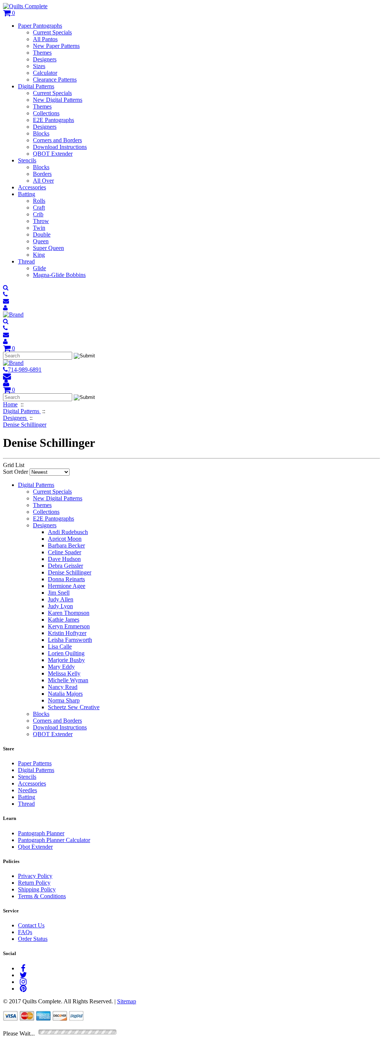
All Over (43, 180)
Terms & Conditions (42, 896)
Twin (39, 228)
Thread (26, 261)
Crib (38, 214)
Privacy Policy (35, 876)
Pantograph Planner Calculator (54, 840)
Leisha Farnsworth (70, 640)
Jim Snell (59, 592)
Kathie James (63, 619)
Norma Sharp (64, 700)
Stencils (27, 160)
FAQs (25, 932)
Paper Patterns (35, 763)
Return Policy (34, 882)
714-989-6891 (25, 369)
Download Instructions (60, 147)
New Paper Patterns (56, 46)
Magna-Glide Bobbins (59, 275)
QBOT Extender (53, 153)
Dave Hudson (64, 559)
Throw (41, 221)
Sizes (39, 66)
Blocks (41, 133)
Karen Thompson (68, 613)
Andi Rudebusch (68, 532)
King (39, 254)
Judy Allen (60, 599)
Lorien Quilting (66, 653)
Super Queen (48, 248)
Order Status (33, 939)
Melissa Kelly (64, 673)
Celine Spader (64, 552)
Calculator (45, 73)
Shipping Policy (37, 889)
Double (41, 234)
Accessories (32, 187)
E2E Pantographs (53, 120)
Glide (39, 268)
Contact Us (31, 925)
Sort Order (15, 472)
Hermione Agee (66, 586)
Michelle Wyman (68, 680)
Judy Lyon (60, 606)
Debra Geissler (65, 565)
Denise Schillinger (69, 572)
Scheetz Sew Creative (73, 707)
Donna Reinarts (66, 579)
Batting (26, 194)
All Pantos (45, 39)
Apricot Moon (65, 539)
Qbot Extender (35, 847)
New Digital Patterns (57, 100)
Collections (46, 113)
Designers (44, 59)
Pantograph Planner (41, 833)
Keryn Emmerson (69, 626)
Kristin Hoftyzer (67, 633)
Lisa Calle (60, 646)
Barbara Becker (66, 545)
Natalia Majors (65, 693)
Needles (27, 790)
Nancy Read (62, 687)
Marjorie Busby (66, 660)
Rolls (39, 201)
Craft (39, 207)
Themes (42, 52)
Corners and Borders (57, 140)
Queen (41, 241)
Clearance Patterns (55, 79)
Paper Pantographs (40, 25)
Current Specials (52, 32)
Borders (42, 174)
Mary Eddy (61, 667)
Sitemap (126, 1001)
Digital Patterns (36, 86)
